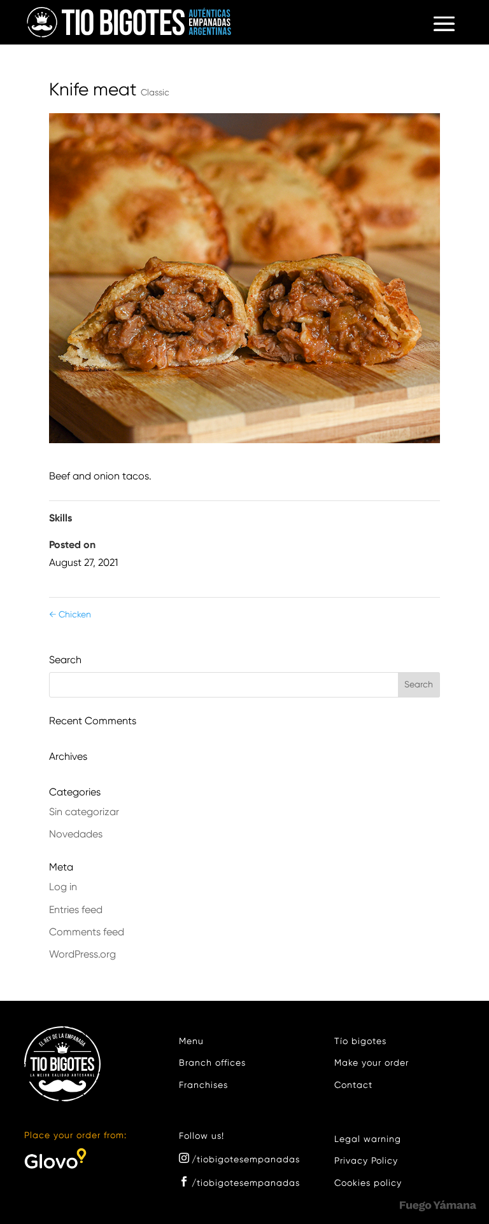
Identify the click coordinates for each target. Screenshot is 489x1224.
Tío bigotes (360, 1041)
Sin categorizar (84, 813)
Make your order (371, 1063)
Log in (63, 888)
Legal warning (367, 1139)
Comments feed (86, 933)
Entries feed (76, 910)
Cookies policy (368, 1183)
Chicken (70, 614)
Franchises (203, 1085)
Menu (191, 1041)
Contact (353, 1085)
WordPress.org (82, 955)
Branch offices (212, 1063)
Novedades (76, 835)
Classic (155, 92)
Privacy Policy (366, 1161)
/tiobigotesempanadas (246, 1159)
